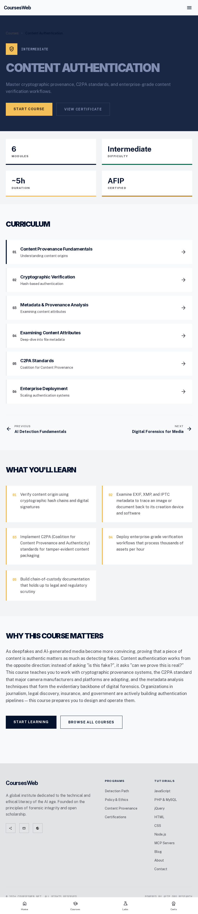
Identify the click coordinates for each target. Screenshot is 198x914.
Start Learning (31, 722)
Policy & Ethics (116, 800)
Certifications (115, 817)
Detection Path (117, 791)
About (159, 860)
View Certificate (83, 109)
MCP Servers (164, 843)
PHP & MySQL (165, 800)
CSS (157, 826)
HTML (159, 817)
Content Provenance (121, 808)
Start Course (29, 109)
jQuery (159, 808)
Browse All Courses (91, 722)
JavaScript (162, 791)
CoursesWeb (17, 8)
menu (189, 7)
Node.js (160, 834)
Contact (160, 869)
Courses (12, 33)
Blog (158, 852)
